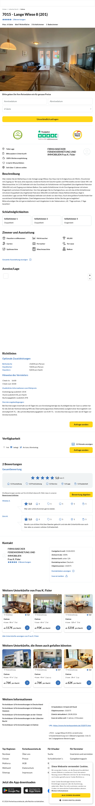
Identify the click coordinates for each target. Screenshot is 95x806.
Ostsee (5, 758)
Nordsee (6, 754)
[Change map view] (5, 276)
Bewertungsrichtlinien (10, 495)
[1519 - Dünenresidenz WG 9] (47, 603)
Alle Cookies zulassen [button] (71, 795)
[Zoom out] (90, 278)
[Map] (47, 306)
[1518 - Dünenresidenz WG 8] (16, 658)
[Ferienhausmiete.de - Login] (81, 3)
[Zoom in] (90, 275)
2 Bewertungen (19, 19)
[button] (86, 3)
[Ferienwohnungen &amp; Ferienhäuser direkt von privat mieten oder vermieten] (4, 3)
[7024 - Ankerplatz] (47, 658)
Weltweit (6, 768)
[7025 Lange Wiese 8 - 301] (16, 603)
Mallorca (6, 763)
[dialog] (71, 783)
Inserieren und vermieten (81, 754)
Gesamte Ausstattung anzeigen (15, 259)
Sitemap (6, 772)
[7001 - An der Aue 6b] (78, 658)
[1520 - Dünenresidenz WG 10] (78, 603)
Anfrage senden (81, 424)
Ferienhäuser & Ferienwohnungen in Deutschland (22, 704)
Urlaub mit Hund (70, 707)
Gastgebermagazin (78, 758)
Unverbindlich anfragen (47, 119)
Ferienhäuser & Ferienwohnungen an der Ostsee (22, 714)
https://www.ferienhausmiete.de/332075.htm (72, 725)
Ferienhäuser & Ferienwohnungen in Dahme (20, 725)
